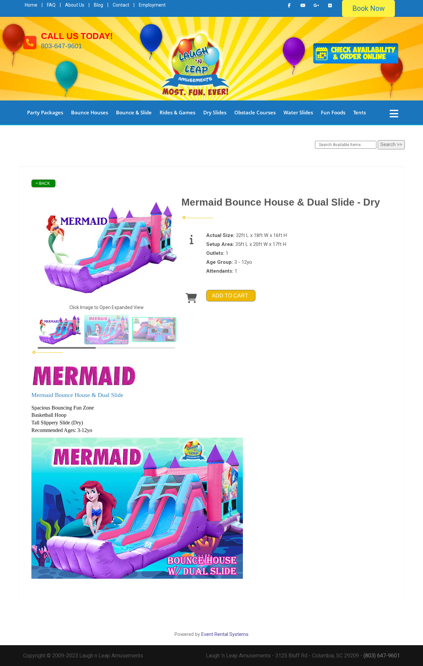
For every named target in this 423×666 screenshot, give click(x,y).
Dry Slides (214, 112)
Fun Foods (333, 112)
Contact (121, 5)
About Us (74, 5)
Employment (152, 5)
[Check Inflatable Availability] (355, 53)
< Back (43, 183)
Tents (359, 112)
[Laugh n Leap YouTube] (303, 6)
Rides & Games (177, 112)
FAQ (51, 5)
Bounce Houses (89, 112)
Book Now (368, 8)
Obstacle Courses (255, 112)
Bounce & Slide (134, 112)
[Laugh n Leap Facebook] (289, 6)
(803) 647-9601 (382, 655)
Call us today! (77, 36)
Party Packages (45, 112)
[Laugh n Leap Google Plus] (316, 6)
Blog (98, 5)
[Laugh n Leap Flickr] (330, 6)
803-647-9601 (61, 46)
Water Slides (298, 112)
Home (31, 5)
